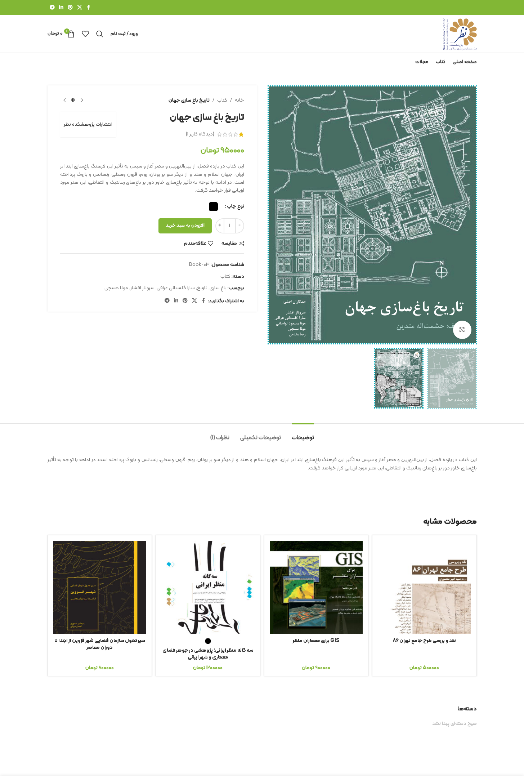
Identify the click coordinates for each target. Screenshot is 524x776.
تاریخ (202, 288)
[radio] (213, 206)
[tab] (303, 434)
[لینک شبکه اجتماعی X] (79, 8)
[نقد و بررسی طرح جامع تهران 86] (424, 587)
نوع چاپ (235, 206)
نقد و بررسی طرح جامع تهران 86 (424, 641)
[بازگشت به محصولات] (73, 100)
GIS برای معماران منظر (316, 641)
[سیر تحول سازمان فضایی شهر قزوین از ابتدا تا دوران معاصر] (100, 587)
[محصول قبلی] (81, 100)
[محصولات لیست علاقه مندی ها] (85, 34)
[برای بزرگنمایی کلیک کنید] (462, 330)
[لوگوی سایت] (460, 33)
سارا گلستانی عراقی (176, 288)
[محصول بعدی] (64, 100)
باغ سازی (218, 288)
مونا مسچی (116, 288)
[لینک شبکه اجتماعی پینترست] (70, 8)
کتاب (222, 100)
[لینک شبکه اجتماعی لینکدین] (61, 8)
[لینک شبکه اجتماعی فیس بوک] (88, 8)
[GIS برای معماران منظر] (316, 587)
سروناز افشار (142, 288)
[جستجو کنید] (100, 34)
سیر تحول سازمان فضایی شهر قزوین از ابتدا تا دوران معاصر (99, 644)
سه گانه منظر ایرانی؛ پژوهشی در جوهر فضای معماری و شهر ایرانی (208, 654)
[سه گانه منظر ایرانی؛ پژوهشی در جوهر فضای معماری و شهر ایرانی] (208, 587)
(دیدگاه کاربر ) (200, 134)
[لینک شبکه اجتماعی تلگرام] (52, 8)
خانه (239, 100)
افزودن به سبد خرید (185, 225)
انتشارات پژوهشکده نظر (88, 124)
